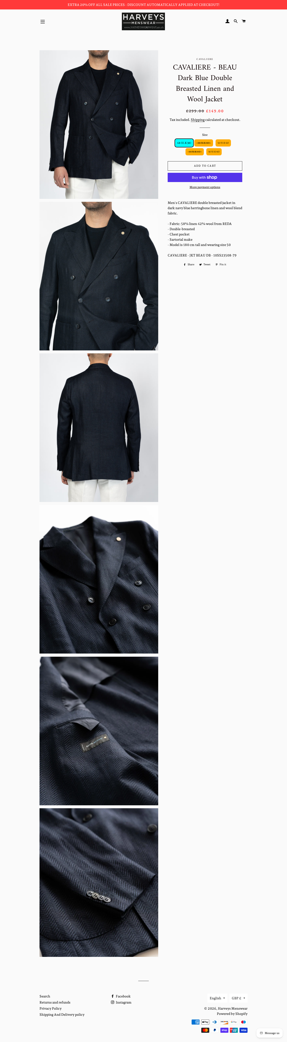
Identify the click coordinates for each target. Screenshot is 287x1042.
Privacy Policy (50, 1008)
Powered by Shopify (232, 1014)
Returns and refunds (54, 1002)
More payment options (205, 187)
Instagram (123, 1002)
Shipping (198, 120)
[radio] (184, 143)
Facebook (123, 996)
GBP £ (236, 998)
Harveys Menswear (233, 1008)
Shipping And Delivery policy (61, 1015)
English (215, 998)
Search (44, 996)
